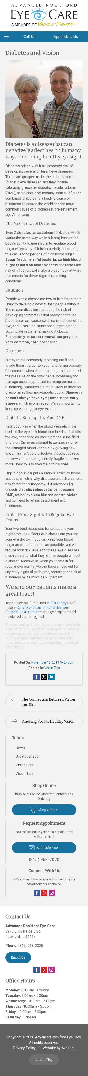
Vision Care (25, 765)
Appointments (65, 37)
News (20, 748)
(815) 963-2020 (30, 946)
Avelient (68, 1048)
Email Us (18, 957)
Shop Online (47, 810)
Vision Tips (52, 668)
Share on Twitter (44, 677)
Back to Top (44, 1059)
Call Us (29, 37)
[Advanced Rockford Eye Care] (44, 15)
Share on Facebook (36, 677)
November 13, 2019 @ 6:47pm (52, 662)
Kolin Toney (57, 603)
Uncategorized (27, 756)
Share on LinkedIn (51, 677)
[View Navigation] (7, 36)
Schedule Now (47, 848)
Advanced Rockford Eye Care (58, 1037)
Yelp (44, 893)
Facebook (37, 893)
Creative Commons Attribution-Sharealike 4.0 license (37, 609)
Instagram (52, 893)
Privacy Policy (24, 1048)
